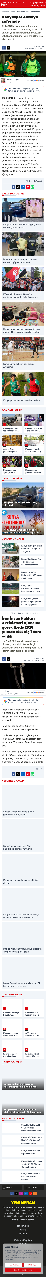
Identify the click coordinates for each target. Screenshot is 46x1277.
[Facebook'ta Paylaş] (4, 48)
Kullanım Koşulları (23, 1240)
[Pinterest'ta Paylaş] (28, 187)
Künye (23, 1229)
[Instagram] (21, 1193)
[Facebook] (12, 1193)
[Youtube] (30, 1193)
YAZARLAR (32, 1188)
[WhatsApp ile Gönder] (32, 187)
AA (12, 692)
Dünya (13, 613)
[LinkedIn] (26, 1193)
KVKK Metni (32, 1265)
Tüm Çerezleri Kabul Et (23, 1270)
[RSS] (35, 1193)
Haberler (5, 12)
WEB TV (9, 1188)
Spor (13, 12)
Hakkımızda (23, 1226)
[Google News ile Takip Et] (39, 80)
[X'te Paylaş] (8, 48)
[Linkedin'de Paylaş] (23, 187)
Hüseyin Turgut (12, 80)
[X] (16, 1193)
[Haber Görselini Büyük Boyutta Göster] (23, 64)
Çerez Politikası (13, 1265)
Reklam (23, 1233)
